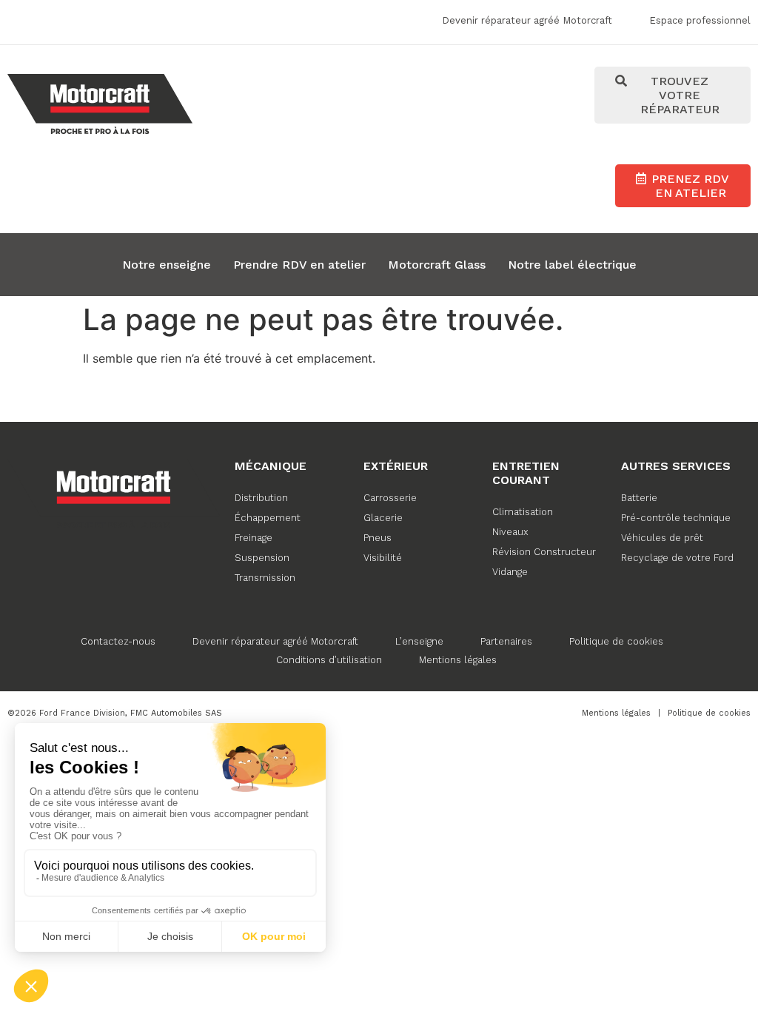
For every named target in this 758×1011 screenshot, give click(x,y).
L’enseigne (419, 641)
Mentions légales (458, 659)
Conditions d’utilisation (329, 659)
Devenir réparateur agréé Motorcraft (275, 641)
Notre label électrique (572, 265)
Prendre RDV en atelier (299, 265)
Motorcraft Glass (437, 265)
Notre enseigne (166, 265)
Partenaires (506, 641)
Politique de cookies (616, 641)
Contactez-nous (118, 641)
